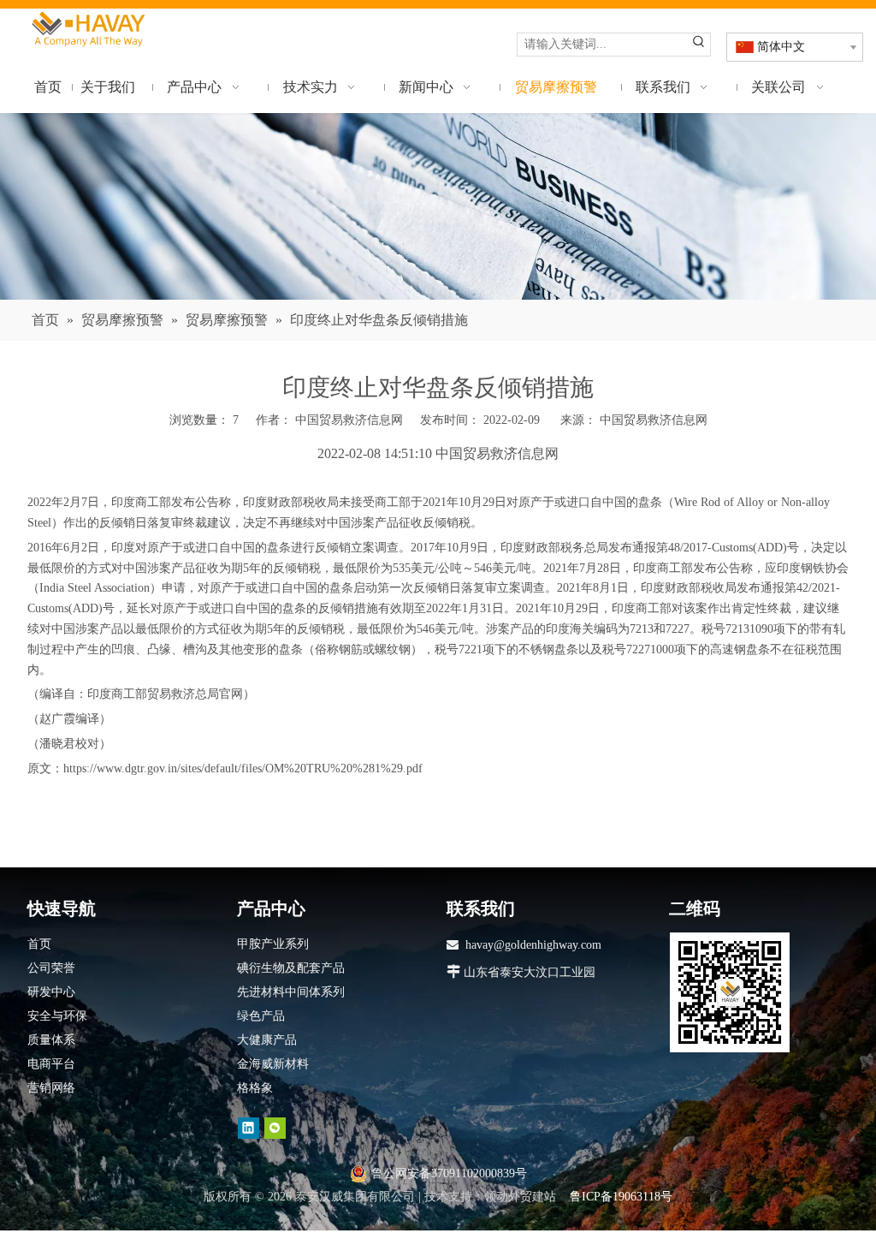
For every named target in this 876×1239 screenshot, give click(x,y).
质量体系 (51, 1039)
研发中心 (51, 992)
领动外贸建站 (520, 1196)
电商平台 (51, 1063)
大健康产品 (267, 1039)
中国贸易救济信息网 (653, 420)
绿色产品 (261, 1016)
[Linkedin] (248, 1127)
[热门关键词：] (699, 44)
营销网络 (51, 1087)
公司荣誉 (51, 968)
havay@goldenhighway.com (533, 944)
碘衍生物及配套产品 (291, 968)
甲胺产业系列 (273, 944)
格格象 (255, 1087)
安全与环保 (57, 1016)
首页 (39, 944)
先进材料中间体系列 (291, 992)
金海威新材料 (273, 1063)
